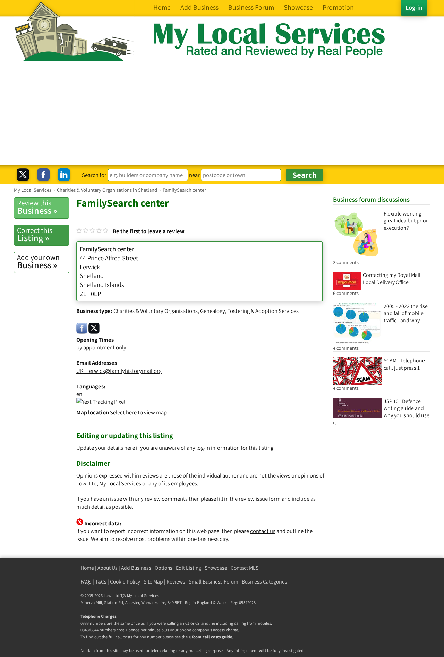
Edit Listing (188, 567)
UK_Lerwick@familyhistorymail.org (119, 371)
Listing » (34, 234)
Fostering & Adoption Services (263, 311)
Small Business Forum (213, 581)
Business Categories (264, 581)
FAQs (86, 581)
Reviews (175, 581)
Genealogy (212, 311)
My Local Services (143, 595)
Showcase (216, 567)
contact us (262, 531)
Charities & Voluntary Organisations (155, 311)
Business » (37, 207)
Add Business (136, 567)
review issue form (260, 498)
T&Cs (100, 581)
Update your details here (105, 448)
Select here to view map (138, 412)
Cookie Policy (125, 581)
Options (163, 567)
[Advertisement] (222, 112)
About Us (107, 567)
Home (87, 567)
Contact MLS (244, 567)
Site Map (153, 581)
